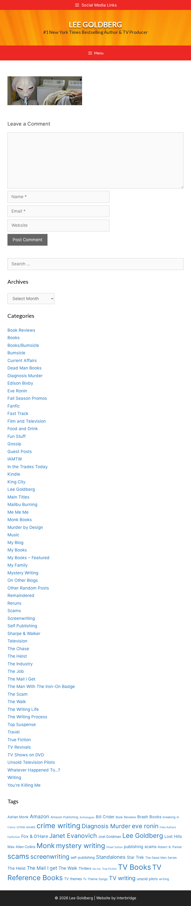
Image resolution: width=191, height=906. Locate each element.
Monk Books (19, 519)
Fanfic (13, 406)
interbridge (126, 898)
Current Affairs (22, 360)
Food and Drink (22, 428)
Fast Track (17, 413)
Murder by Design (25, 527)
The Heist (17, 656)
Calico (11, 827)
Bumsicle (16, 352)
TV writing (122, 878)
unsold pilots (147, 879)
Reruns (14, 603)
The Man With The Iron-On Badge (41, 686)
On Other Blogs (22, 580)
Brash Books (149, 816)
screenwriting (49, 856)
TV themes (73, 879)
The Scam (17, 694)
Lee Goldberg (95, 24)
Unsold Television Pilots (31, 762)
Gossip (14, 443)
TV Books (134, 867)
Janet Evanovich (73, 835)
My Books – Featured (28, 557)
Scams (14, 610)
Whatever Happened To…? (33, 770)
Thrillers (85, 868)
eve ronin (145, 826)
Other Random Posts (28, 588)
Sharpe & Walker (23, 633)
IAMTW (14, 458)
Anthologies (87, 817)
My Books (17, 549)
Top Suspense (21, 724)
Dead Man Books (24, 367)
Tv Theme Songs (95, 879)
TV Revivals (19, 747)
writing (164, 879)
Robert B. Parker (170, 847)
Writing (14, 777)
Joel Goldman (109, 836)
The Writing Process (27, 716)
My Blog (15, 542)
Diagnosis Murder (25, 375)
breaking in (171, 817)
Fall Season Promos (27, 398)
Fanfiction (13, 837)
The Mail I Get (21, 679)
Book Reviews (21, 330)
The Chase (18, 648)
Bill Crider (105, 816)
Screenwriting (21, 618)
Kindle (13, 474)
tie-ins (97, 868)
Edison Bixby (20, 383)
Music (13, 534)
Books (13, 337)
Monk (46, 845)
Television (17, 640)
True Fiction (19, 739)
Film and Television (26, 421)
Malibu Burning (22, 504)
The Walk (16, 701)
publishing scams (140, 846)
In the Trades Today (27, 466)
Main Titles (18, 497)
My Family (17, 565)
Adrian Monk (18, 817)
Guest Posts (19, 451)
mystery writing (80, 846)
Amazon (39, 816)
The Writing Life (23, 709)
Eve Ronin (17, 390)
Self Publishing (22, 625)
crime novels (26, 827)
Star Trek (135, 857)
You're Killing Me (24, 785)
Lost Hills (173, 836)
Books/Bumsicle (23, 345)
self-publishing (83, 857)
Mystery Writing (22, 572)
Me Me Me (18, 512)
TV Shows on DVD (25, 754)
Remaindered (20, 595)
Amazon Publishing (64, 817)
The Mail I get (42, 868)
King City (16, 481)
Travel (13, 731)
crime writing (58, 825)
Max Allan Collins (21, 847)
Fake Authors (168, 827)
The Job (15, 671)
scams (18, 856)
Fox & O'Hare (34, 836)
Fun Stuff (16, 436)
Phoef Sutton (114, 847)
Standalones (111, 857)
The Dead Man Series (161, 858)
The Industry (20, 663)
